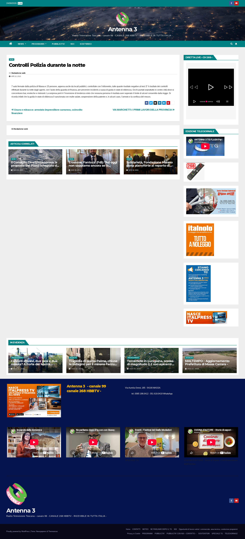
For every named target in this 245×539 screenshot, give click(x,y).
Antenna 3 (122, 29)
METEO (145, 529)
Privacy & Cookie (133, 534)
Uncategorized (17, 357)
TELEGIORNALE (231, 534)
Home (128, 529)
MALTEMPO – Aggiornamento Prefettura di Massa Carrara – (207, 362)
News (21, 44)
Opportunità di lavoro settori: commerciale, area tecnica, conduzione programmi (208, 529)
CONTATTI (136, 529)
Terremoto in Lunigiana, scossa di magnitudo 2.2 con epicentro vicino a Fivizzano (150, 364)
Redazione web (18, 73)
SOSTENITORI (204, 534)
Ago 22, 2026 (193, 369)
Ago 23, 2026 (19, 369)
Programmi (38, 44)
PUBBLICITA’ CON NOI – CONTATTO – (181, 534)
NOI (72, 44)
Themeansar (52, 531)
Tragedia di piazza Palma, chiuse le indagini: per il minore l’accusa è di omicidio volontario (93, 364)
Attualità (73, 357)
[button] (231, 44)
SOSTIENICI (86, 44)
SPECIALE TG (217, 534)
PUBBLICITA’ (58, 44)
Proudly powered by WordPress (18, 531)
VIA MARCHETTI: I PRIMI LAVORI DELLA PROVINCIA (142, 109)
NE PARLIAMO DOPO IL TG (161, 529)
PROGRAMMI (147, 534)
